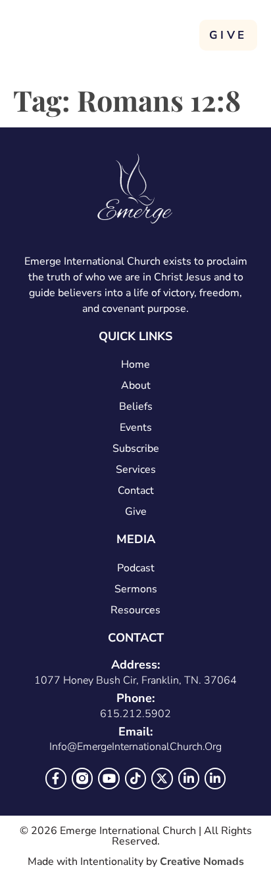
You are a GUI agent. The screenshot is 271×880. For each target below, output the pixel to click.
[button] (182, 34)
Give (136, 511)
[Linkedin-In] (188, 778)
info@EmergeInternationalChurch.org (135, 746)
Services (136, 469)
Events (136, 427)
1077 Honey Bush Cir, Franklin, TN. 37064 (135, 680)
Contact (136, 490)
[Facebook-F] (55, 778)
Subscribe (135, 448)
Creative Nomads (202, 861)
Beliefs (136, 406)
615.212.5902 (135, 714)
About (136, 385)
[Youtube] (108, 778)
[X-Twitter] (161, 778)
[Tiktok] (135, 778)
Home (135, 364)
